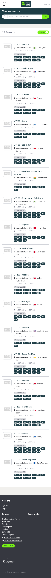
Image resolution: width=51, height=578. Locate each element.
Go (45, 16)
